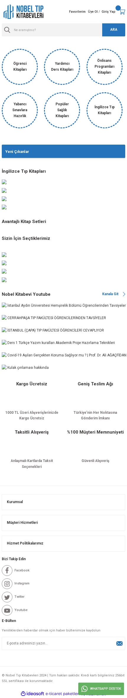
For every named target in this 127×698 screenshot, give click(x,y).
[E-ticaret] (62, 693)
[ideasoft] (32, 694)
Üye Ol (93, 12)
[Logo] (23, 11)
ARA (113, 30)
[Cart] (122, 12)
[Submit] (119, 643)
